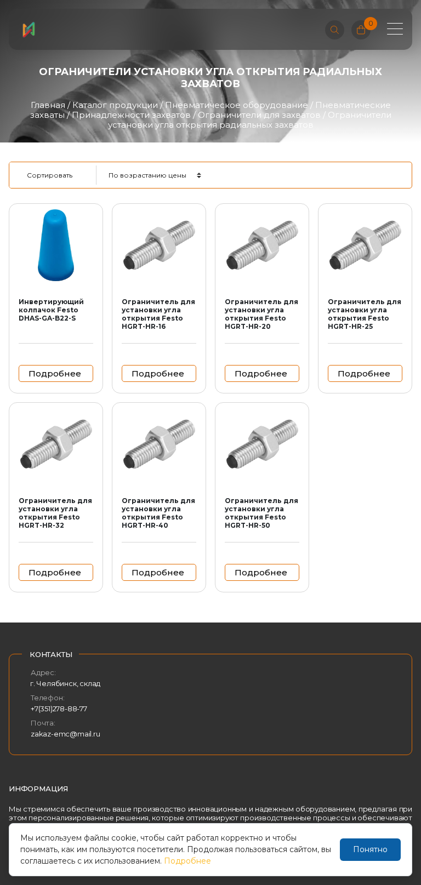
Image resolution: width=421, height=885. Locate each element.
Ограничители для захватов (259, 115)
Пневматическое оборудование (236, 105)
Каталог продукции (115, 105)
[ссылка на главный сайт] (28, 29)
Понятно (370, 849)
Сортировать (49, 175)
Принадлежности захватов (131, 115)
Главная (48, 105)
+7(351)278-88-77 (59, 708)
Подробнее (187, 861)
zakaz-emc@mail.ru (65, 733)
